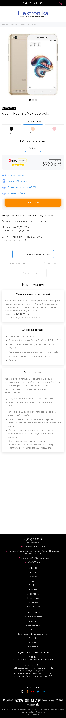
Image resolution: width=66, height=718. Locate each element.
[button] (30, 100)
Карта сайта (40, 712)
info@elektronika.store (34, 546)
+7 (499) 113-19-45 (32, 3)
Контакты (33, 646)
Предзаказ (33, 202)
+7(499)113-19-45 (21, 227)
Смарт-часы (33, 598)
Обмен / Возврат (33, 625)
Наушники (33, 602)
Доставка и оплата (33, 616)
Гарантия (33, 621)
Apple (33, 572)
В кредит (33, 642)
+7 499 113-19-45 (21, 314)
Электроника (33, 606)
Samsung (33, 576)
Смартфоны (33, 594)
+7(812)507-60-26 (33, 236)
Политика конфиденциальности (33, 634)
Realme (33, 589)
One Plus (33, 585)
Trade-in (33, 638)
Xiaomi (33, 581)
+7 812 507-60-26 (31, 317)
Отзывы (33, 629)
